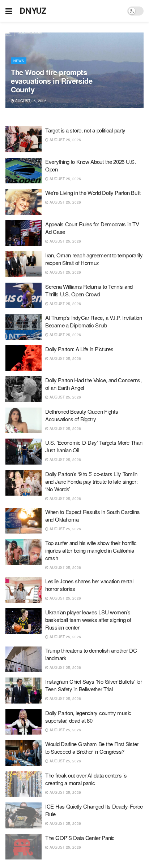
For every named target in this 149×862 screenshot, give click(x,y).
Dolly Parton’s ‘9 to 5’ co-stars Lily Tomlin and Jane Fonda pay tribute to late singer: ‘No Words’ (91, 481)
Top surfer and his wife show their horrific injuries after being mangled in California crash (91, 550)
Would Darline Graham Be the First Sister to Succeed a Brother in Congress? (92, 747)
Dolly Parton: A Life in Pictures (79, 349)
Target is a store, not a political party (85, 130)
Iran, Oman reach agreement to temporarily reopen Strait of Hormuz (94, 258)
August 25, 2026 (30, 100)
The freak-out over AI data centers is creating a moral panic (86, 779)
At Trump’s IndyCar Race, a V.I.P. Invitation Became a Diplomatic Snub (93, 321)
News (18, 60)
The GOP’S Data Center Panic (80, 837)
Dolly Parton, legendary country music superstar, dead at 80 (88, 716)
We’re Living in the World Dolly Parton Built (93, 192)
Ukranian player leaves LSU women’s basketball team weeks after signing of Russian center (88, 619)
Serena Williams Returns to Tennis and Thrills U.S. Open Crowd (89, 290)
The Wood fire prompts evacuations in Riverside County (51, 81)
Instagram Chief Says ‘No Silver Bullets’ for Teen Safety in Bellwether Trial (93, 685)
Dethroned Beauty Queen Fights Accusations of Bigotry (81, 415)
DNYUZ (33, 10)
